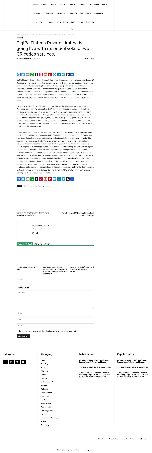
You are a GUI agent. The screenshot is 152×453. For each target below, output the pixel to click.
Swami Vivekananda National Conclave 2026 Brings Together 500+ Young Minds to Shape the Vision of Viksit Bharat (94, 375)
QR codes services (48, 186)
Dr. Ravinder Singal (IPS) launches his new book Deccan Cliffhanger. (77, 214)
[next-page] (21, 278)
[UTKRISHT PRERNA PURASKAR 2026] (29, 257)
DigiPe (74, 89)
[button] (72, 29)
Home (18, 34)
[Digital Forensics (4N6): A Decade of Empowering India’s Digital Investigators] (82, 257)
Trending (25, 34)
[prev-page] (18, 278)
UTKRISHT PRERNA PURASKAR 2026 (95, 367)
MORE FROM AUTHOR (42, 244)
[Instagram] (34, 233)
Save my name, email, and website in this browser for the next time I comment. (47, 331)
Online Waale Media (25, 58)
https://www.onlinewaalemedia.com (42, 229)
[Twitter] (24, 63)
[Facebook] (19, 63)
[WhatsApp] (34, 63)
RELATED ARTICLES (25, 244)
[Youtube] (23, 362)
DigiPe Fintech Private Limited (32, 186)
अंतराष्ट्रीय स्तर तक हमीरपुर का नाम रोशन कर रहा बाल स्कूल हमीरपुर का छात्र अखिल (33, 214)
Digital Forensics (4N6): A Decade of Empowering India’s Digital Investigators (82, 269)
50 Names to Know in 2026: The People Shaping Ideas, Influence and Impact (93, 361)
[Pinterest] (29, 63)
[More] (39, 63)
